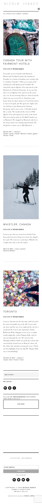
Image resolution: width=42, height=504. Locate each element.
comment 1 (17, 132)
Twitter (9, 389)
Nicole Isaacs (18, 69)
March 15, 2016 (8, 249)
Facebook (14, 389)
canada (11, 133)
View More (21, 404)
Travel (11, 135)
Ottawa (29, 133)
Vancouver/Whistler (9, 250)
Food (10, 360)
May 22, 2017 (7, 132)
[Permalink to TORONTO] (21, 305)
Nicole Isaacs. (30, 487)
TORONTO (10, 311)
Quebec (35, 133)
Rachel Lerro (29, 496)
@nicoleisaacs (19, 397)
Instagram (5, 389)
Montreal (23, 133)
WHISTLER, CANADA (17, 224)
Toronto (5, 135)
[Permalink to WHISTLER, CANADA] (21, 218)
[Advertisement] (21, 431)
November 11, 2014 (9, 358)
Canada (5, 133)
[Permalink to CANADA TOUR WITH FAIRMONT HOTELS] (21, 54)
